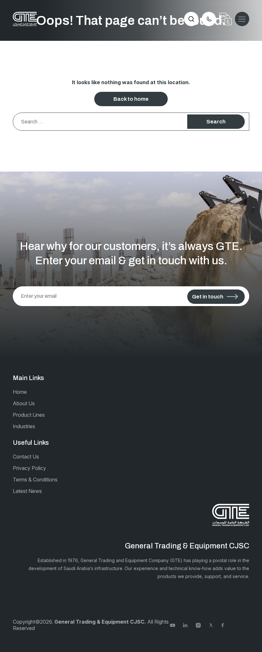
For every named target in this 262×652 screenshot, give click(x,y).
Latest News (27, 491)
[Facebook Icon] (223, 624)
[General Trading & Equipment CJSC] (25, 19)
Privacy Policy (29, 468)
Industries (24, 426)
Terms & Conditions (35, 479)
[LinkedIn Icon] (185, 624)
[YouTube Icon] (172, 624)
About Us (24, 403)
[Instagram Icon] (198, 624)
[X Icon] (211, 624)
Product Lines (29, 415)
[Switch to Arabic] (225, 19)
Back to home (131, 99)
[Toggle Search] (191, 19)
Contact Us (26, 456)
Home (20, 392)
